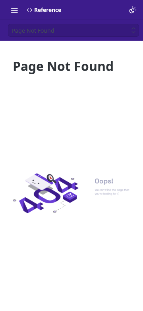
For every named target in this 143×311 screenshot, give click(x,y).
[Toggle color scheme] (132, 10)
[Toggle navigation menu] (14, 10)
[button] (71, 193)
